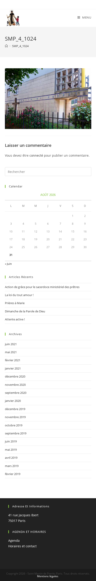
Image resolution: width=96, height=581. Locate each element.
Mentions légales (47, 576)
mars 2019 (12, 466)
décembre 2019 (15, 409)
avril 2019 (11, 458)
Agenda (14, 540)
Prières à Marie (15, 303)
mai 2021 (11, 352)
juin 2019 (11, 441)
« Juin (8, 264)
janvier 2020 (13, 401)
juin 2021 (11, 344)
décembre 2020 (15, 376)
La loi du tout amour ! (19, 295)
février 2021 (12, 360)
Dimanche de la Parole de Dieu (25, 311)
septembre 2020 (15, 393)
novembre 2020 (15, 385)
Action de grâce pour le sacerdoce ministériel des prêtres (42, 287)
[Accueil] (6, 46)
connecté (36, 155)
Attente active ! (15, 319)
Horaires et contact (22, 546)
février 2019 (12, 474)
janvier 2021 (13, 368)
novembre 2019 (15, 417)
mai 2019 (11, 450)
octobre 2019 (13, 425)
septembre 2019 (15, 433)
